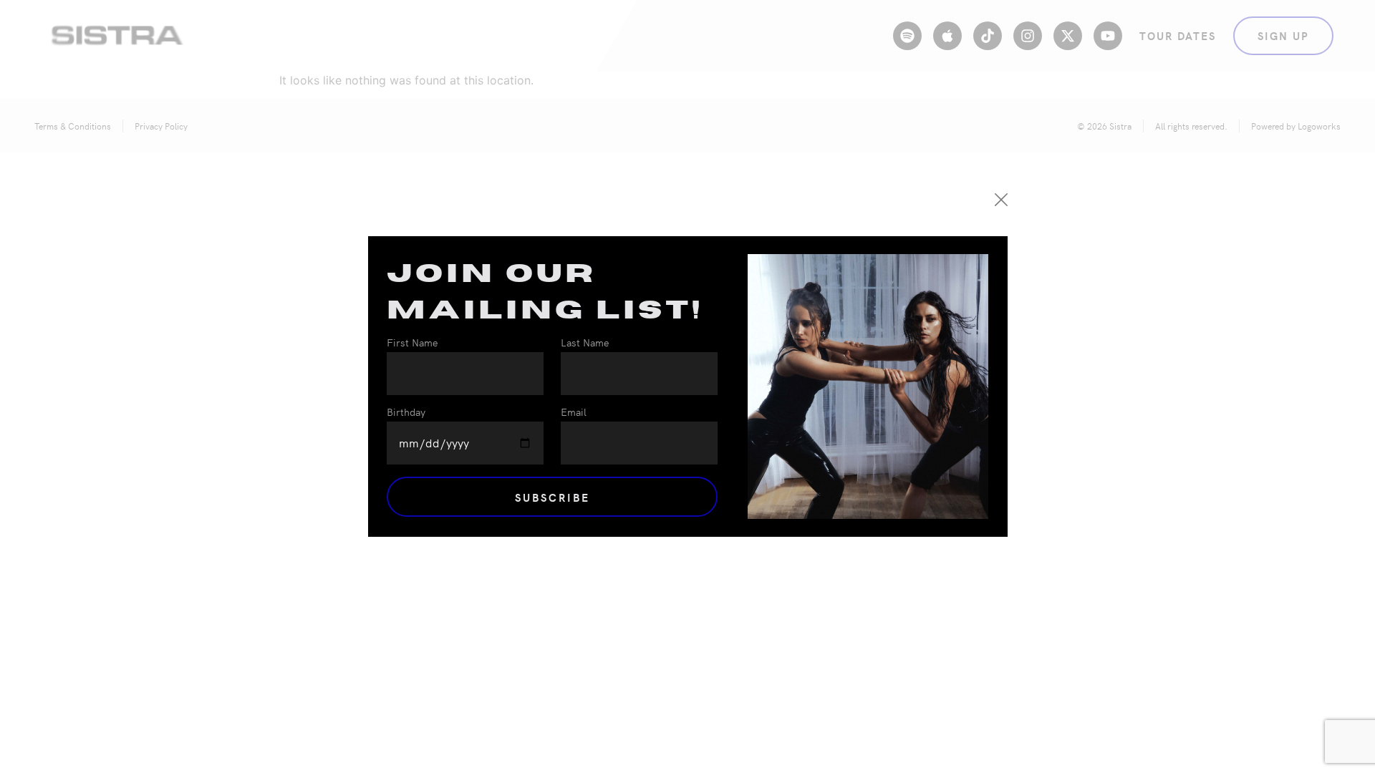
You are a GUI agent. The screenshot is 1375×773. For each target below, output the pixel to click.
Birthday (406, 413)
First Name (412, 343)
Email (574, 413)
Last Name (585, 343)
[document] (687, 386)
